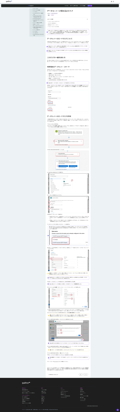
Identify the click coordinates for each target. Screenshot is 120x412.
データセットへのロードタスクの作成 (53, 26)
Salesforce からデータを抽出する (61, 227)
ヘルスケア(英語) (44, 389)
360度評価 (23, 401)
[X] (26, 405)
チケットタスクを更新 (36, 10)
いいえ (85, 374)
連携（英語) (82, 397)
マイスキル (66, 5)
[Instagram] (22, 405)
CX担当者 (42, 396)
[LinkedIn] (28, 405)
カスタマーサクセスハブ (64, 391)
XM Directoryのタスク (37, 18)
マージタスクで (62, 60)
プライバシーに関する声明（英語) (27, 409)
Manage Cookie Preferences (53, 409)
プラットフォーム (82, 392)
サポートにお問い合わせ (74, 5)
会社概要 (81, 389)
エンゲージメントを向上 (25, 391)
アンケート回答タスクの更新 (37, 22)
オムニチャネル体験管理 (25, 398)
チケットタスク (35, 8)
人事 (42, 403)
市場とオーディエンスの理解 (26, 403)
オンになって (56, 361)
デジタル (42, 401)
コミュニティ (63, 389)
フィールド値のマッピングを (77, 277)
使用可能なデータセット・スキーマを (76, 217)
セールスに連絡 (82, 5)
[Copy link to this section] (46, 38)
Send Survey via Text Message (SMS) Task (37, 16)
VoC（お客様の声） (25, 396)
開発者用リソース (63, 394)
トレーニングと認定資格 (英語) (65, 395)
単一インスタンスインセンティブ (38, 25)
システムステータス (64, 397)
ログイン (89, 5)
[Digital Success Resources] (111, 1)
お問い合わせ (82, 391)
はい (81, 374)
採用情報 (81, 394)
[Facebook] (24, 405)
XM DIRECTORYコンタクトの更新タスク (38, 20)
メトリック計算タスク (36, 29)
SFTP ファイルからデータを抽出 (58, 226)
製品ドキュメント (63, 392)
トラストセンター (82, 400)
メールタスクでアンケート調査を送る (38, 14)
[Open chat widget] (118, 410)
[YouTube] (30, 405)
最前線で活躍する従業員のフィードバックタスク (38, 28)
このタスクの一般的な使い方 (52, 23)
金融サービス (43, 391)
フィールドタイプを (63, 347)
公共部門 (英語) (43, 392)
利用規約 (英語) (35, 409)
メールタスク (35, 11)
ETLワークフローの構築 (55, 126)
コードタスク (35, 31)
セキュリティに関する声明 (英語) (43, 409)
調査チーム (43, 398)
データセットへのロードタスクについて (53, 21)
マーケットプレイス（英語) (84, 395)
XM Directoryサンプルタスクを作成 (38, 35)
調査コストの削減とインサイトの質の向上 (28, 392)
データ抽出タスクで (64, 41)
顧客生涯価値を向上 (25, 389)
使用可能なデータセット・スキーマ (56, 221)
